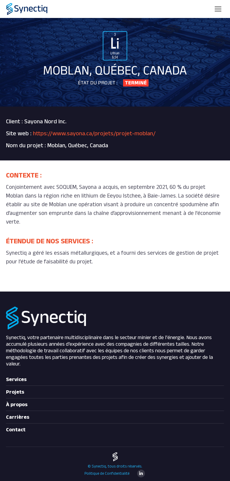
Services (16, 379)
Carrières (17, 417)
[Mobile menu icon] (218, 9)
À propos (17, 404)
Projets (15, 392)
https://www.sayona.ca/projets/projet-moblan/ (94, 133)
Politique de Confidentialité (106, 473)
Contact (15, 430)
